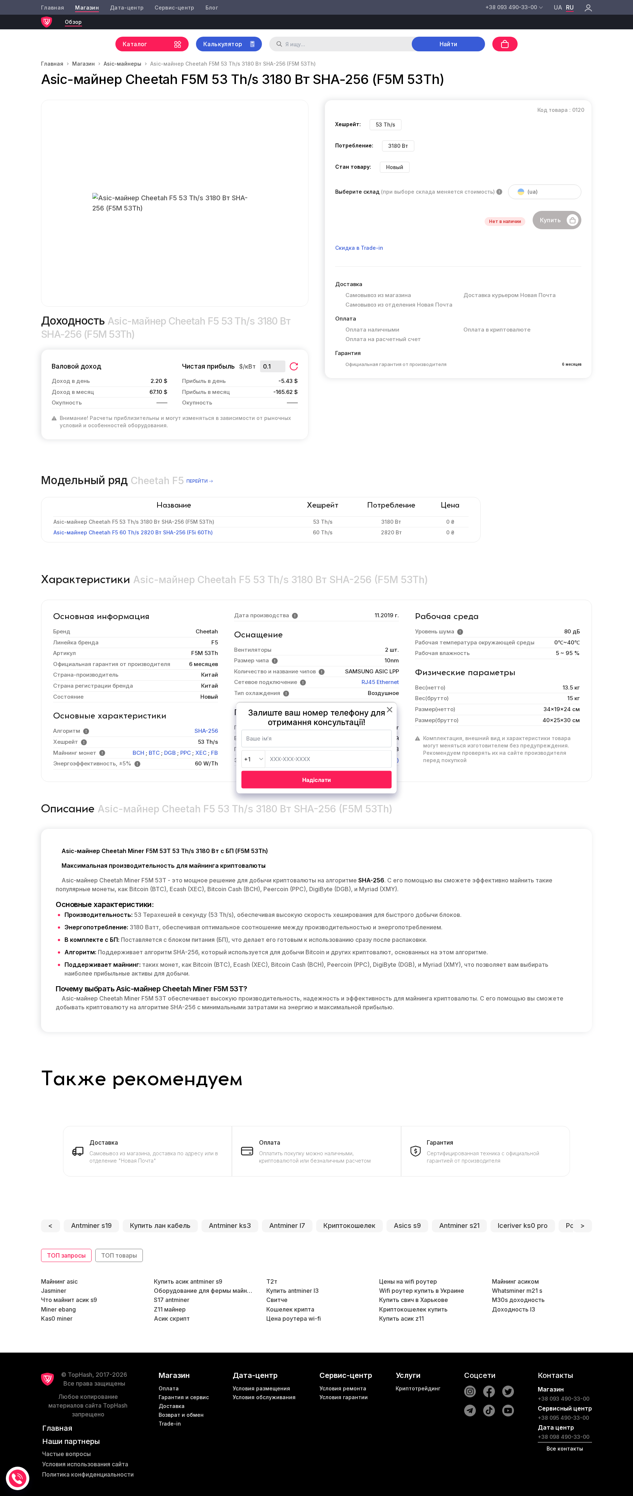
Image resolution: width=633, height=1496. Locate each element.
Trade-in (170, 1423)
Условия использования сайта (85, 1464)
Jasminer (53, 1290)
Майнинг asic (59, 1281)
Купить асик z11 (401, 1318)
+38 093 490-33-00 (563, 1399)
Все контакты (565, 1448)
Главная (52, 7)
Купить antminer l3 (292, 1290)
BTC (154, 752)
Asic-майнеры (122, 64)
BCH (138, 752)
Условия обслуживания (264, 1397)
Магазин (87, 7)
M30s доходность (518, 1299)
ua (558, 7)
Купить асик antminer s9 (188, 1281)
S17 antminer (171, 1299)
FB (214, 752)
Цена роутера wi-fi (293, 1318)
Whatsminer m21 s (517, 1290)
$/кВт (247, 366)
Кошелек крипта (290, 1309)
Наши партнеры (71, 1441)
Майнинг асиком (515, 1281)
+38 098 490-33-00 (563, 1437)
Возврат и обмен (181, 1415)
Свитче (277, 1299)
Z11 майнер (170, 1309)
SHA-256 (206, 730)
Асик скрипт (172, 1318)
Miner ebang (58, 1309)
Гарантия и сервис (184, 1397)
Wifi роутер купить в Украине (421, 1290)
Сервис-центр (174, 7)
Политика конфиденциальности (88, 1474)
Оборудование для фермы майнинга (204, 1290)
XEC (201, 752)
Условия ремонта (342, 1388)
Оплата (169, 1388)
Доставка (172, 1406)
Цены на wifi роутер (408, 1281)
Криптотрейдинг (418, 1388)
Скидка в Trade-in (359, 248)
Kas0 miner (57, 1318)
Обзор (73, 22)
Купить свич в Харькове (413, 1299)
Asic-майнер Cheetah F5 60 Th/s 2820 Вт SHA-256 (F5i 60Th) (133, 532)
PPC (185, 752)
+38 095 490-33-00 (563, 1418)
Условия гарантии (343, 1397)
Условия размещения (261, 1388)
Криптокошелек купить (413, 1309)
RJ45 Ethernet (380, 681)
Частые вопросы (66, 1453)
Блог (212, 7)
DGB (170, 752)
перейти (197, 481)
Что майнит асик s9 (69, 1299)
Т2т (271, 1281)
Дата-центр (127, 7)
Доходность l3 (513, 1309)
